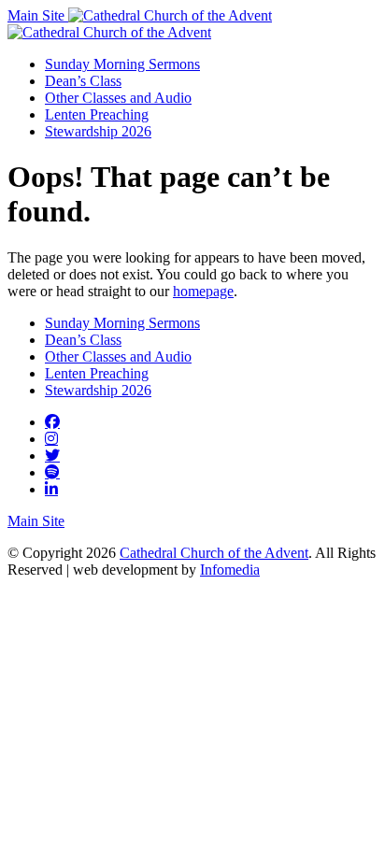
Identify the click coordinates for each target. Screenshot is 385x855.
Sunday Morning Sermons (122, 64)
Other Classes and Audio (118, 98)
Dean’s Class (83, 81)
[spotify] (52, 471)
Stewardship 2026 (98, 131)
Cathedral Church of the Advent (214, 553)
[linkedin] (51, 488)
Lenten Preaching (97, 114)
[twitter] (52, 455)
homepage (203, 291)
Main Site (37, 15)
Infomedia (230, 569)
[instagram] (51, 438)
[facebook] (52, 421)
